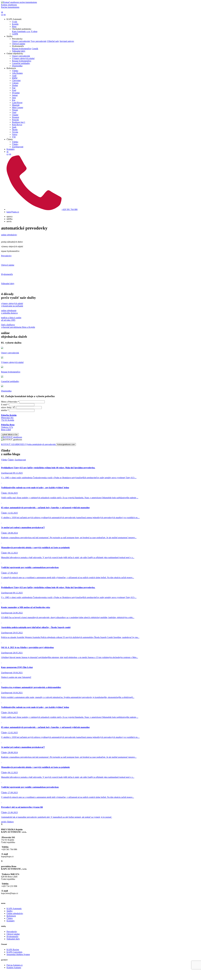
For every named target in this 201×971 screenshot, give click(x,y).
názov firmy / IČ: (8, 407)
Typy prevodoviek (38, 41)
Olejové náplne (18, 44)
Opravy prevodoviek (21, 41)
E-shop (34, 31)
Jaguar (15, 95)
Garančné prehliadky (21, 63)
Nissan (15, 110)
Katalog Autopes (14, 967)
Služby (10, 911)
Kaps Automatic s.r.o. (21, 31)
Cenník (35, 48)
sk (2, 12)
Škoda (15, 129)
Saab (14, 127)
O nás (14, 21)
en (5, 14)
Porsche (15, 120)
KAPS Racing (13, 949)
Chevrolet (16, 80)
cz (2, 14)
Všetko (15, 71)
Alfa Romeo (17, 73)
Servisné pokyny (67, 41)
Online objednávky (15, 913)
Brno (14, 26)
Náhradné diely (18, 51)
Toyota (15, 132)
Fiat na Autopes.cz (15, 965)
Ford (14, 90)
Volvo (14, 134)
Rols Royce (17, 124)
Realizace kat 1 (18, 122)
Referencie (11, 916)
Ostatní (15, 115)
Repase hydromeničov (21, 48)
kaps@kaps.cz (13, 212)
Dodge (15, 85)
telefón (5, 410)
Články (15, 144)
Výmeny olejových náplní (23, 58)
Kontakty (11, 149)
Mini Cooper (17, 107)
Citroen (15, 83)
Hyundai (16, 93)
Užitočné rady (53, 41)
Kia (13, 100)
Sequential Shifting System (18, 954)
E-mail (4, 404)
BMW (15, 78)
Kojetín (15, 24)
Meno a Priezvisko (10, 402)
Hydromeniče (12, 936)
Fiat (13, 88)
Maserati (15, 105)
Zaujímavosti (17, 147)
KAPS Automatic (14, 908)
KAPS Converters (14, 952)
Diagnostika (17, 66)
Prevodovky (12, 931)
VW (14, 137)
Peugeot (15, 117)
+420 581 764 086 (70, 209)
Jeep (14, 97)
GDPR (15, 34)
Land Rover (17, 102)
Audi (14, 75)
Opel (14, 112)
